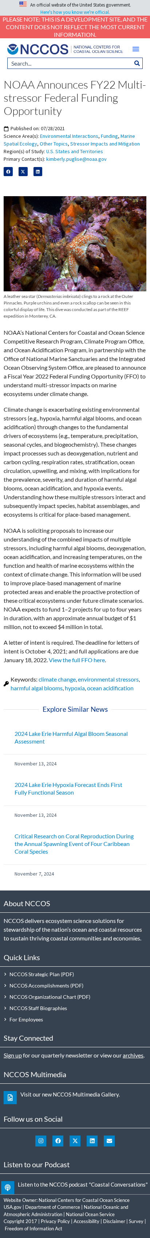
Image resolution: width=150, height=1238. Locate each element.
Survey (136, 1221)
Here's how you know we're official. (75, 12)
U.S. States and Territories (74, 151)
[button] (135, 48)
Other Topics (54, 143)
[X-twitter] (75, 1141)
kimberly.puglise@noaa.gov (76, 159)
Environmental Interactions (69, 136)
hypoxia (75, 687)
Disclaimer (114, 1221)
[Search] (137, 63)
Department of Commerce (52, 1207)
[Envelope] (109, 1141)
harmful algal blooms (37, 687)
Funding (109, 136)
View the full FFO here (77, 659)
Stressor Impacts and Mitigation (105, 143)
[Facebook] (57, 1141)
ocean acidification (110, 687)
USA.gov (12, 1207)
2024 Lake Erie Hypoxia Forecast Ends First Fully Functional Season (68, 788)
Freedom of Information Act (33, 1228)
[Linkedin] (92, 1141)
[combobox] (69, 63)
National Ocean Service (90, 1214)
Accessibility (86, 1221)
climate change (57, 679)
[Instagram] (40, 1141)
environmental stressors (108, 679)
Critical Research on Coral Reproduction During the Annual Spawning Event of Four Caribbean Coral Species (74, 844)
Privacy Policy (55, 1221)
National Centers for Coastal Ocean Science (84, 1200)
